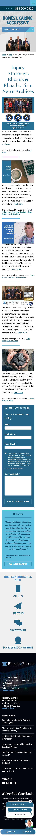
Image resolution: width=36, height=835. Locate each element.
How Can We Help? (12, 474)
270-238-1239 (15, 706)
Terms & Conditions (18, 468)
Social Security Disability (11, 214)
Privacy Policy (8, 468)
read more (6, 144)
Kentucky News (26, 212)
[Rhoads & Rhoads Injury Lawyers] (1, 3)
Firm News (15, 212)
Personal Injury (7, 400)
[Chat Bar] (18, 832)
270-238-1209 (15, 688)
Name (7, 425)
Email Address (11, 434)
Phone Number (11, 444)
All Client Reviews (18, 563)
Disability (7, 212)
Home (4, 55)
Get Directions (8, 691)
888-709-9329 (24, 8)
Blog (10, 55)
